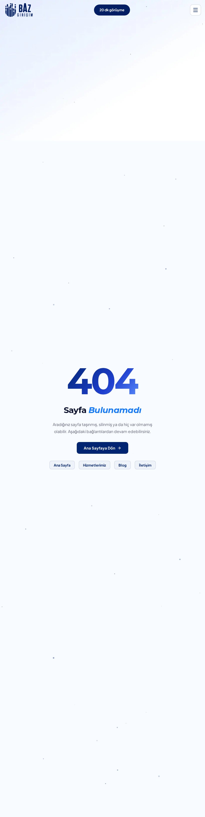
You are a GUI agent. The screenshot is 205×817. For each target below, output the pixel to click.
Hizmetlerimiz (94, 465)
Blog (122, 465)
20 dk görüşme (112, 10)
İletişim (145, 465)
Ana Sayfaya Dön (99, 448)
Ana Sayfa (62, 465)
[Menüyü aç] (195, 10)
